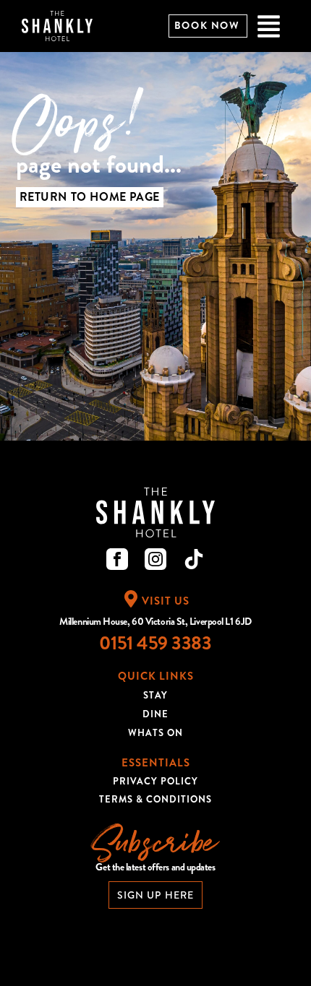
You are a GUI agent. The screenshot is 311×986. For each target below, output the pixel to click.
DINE (155, 714)
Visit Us (165, 601)
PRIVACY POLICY (155, 781)
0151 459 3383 (155, 643)
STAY (155, 695)
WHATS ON (155, 733)
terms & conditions (155, 799)
